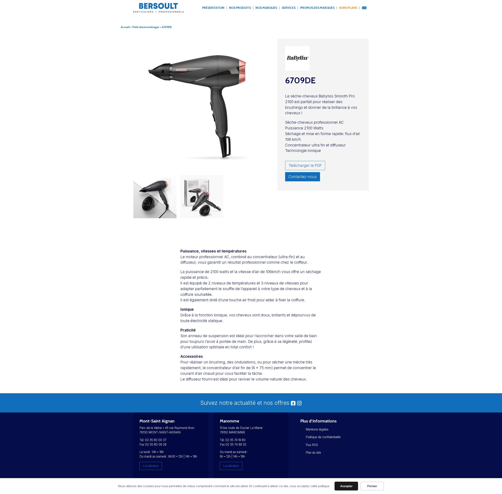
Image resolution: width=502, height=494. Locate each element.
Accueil (125, 27)
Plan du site (313, 452)
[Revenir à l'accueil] (158, 10)
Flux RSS (312, 445)
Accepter (346, 486)
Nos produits (240, 8)
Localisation (151, 466)
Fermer (372, 486)
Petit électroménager (145, 27)
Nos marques (266, 8)
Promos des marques (317, 8)
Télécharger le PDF (305, 165)
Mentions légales (317, 429)
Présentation (213, 8)
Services (289, 8)
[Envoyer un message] (364, 8)
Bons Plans (348, 8)
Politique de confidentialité (323, 437)
